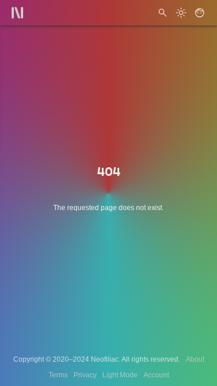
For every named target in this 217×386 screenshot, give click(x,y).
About (195, 359)
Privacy (85, 375)
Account (156, 375)
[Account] (199, 13)
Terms (58, 375)
